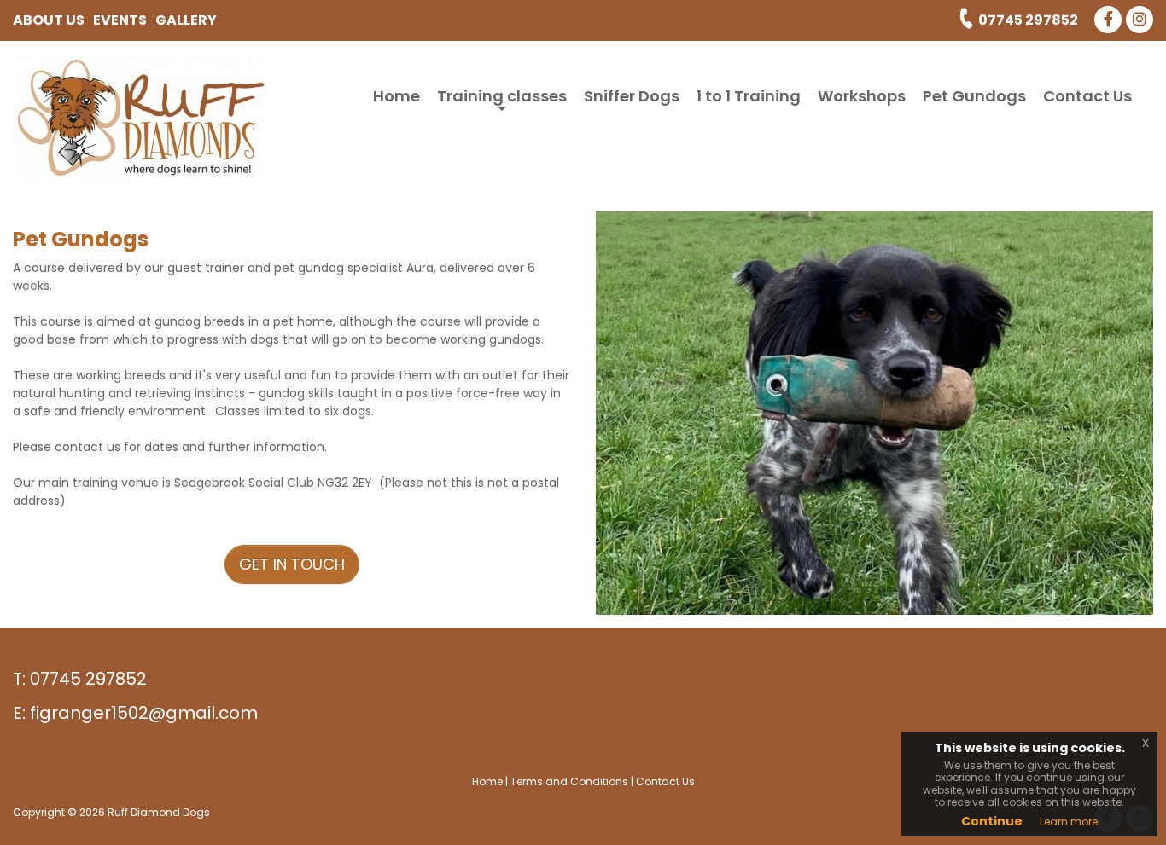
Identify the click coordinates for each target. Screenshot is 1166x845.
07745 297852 (1028, 20)
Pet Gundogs (974, 96)
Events (120, 20)
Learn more (1069, 821)
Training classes (502, 101)
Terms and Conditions (569, 781)
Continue (992, 821)
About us (49, 20)
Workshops (862, 96)
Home (396, 96)
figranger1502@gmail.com (144, 713)
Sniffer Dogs (631, 96)
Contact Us (1087, 96)
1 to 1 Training (749, 96)
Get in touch (292, 564)
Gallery (186, 20)
